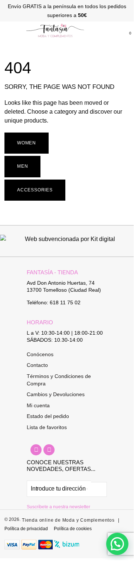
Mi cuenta (38, 405)
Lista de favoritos (47, 427)
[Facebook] (36, 449)
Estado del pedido (48, 416)
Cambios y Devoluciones (56, 394)
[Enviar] (99, 489)
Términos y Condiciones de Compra (59, 380)
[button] (4, 31)
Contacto (37, 365)
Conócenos (40, 354)
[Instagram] (49, 449)
